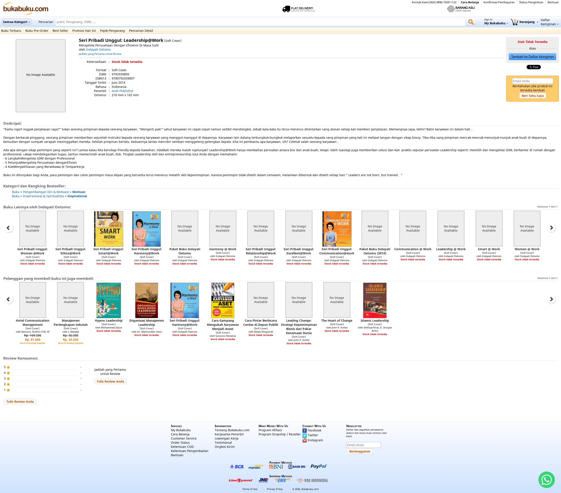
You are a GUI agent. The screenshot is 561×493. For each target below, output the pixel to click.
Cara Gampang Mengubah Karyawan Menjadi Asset (223, 324)
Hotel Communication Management (32, 322)
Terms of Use (249, 489)
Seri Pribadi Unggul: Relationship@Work (261, 251)
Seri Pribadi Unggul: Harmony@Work (146, 251)
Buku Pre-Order (36, 30)
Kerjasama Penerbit (229, 434)
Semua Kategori (15, 22)
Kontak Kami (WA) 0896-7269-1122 (434, 2)
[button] (532, 95)
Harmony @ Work (222, 249)
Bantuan (553, 2)
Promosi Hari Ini (84, 30)
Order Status (180, 442)
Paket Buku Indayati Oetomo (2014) (374, 251)
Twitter (313, 435)
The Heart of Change (336, 320)
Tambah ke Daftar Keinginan (532, 56)
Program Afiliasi (270, 430)
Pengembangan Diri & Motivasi (46, 192)
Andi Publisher (122, 91)
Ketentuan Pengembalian (189, 451)
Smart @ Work (489, 249)
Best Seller (60, 30)
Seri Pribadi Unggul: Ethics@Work (70, 251)
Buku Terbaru (11, 30)
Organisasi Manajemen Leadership (146, 322)
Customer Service (184, 438)
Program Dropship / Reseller (280, 434)
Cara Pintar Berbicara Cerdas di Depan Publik (260, 322)
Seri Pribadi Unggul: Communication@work (336, 251)
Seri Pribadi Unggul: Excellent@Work (299, 251)
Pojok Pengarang (112, 30)
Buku (16, 192)
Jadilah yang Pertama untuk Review (100, 53)
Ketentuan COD (182, 447)
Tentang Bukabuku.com (232, 430)
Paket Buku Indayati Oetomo (184, 251)
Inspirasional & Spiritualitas (43, 196)
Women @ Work (527, 249)
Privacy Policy (275, 489)
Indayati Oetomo (98, 49)
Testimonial (223, 442)
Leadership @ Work (451, 249)
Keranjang (525, 22)
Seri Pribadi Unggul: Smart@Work (108, 251)
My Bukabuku (181, 430)
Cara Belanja (470, 2)
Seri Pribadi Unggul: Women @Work (32, 251)
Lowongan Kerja (226, 438)
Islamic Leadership (375, 320)
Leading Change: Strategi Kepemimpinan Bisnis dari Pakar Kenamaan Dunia (299, 326)
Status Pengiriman (531, 2)
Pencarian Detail (141, 30)
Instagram (315, 440)
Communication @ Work (412, 249)
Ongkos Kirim (225, 447)
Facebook (314, 430)
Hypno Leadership (108, 320)
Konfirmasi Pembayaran (499, 2)
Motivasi (78, 192)
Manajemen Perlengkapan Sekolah (71, 322)
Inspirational (77, 196)
